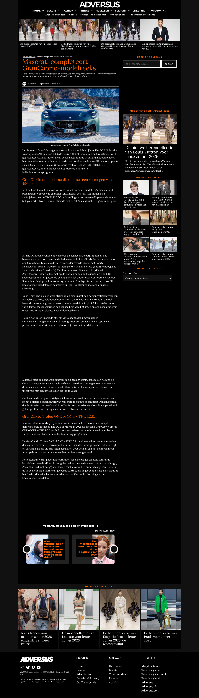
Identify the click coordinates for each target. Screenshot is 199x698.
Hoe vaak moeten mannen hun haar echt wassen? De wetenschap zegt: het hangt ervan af (135, 259)
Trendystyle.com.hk (154, 674)
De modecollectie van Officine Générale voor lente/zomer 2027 (163, 256)
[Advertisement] (70, 228)
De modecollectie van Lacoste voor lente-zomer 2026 (78, 636)
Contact (81, 670)
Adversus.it (148, 682)
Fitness (84, 10)
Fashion (68, 10)
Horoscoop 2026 (118, 15)
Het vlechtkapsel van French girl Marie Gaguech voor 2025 (87, 548)
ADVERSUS (32, 84)
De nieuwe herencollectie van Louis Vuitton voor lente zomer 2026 (149, 152)
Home (37, 10)
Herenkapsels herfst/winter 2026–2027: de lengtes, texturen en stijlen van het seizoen (135, 202)
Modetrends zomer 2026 (142, 15)
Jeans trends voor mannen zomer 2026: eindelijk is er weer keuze (37, 638)
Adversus (26, 57)
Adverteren (83, 674)
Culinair (120, 10)
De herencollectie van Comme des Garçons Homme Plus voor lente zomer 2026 (118, 46)
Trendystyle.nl (150, 678)
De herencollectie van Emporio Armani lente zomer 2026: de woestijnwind (119, 638)
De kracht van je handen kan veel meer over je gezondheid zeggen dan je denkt (135, 231)
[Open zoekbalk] (164, 11)
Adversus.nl (148, 686)
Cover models (117, 674)
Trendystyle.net (151, 670)
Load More (70, 575)
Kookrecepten (99, 15)
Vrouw (156, 10)
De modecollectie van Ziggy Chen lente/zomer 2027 (163, 229)
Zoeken (169, 63)
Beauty (51, 10)
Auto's (33, 57)
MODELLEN (73, 15)
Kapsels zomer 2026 (54, 15)
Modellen (102, 10)
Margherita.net (150, 666)
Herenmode (116, 666)
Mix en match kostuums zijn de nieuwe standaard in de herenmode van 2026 (160, 46)
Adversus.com (150, 690)
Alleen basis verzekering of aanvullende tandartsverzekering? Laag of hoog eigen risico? (53, 549)
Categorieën (130, 273)
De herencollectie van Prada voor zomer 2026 (160, 636)
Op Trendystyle (86, 682)
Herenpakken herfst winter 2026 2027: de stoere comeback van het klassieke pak (162, 201)
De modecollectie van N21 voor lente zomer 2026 (38, 45)
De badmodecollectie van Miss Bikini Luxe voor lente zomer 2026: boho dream (78, 46)
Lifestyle (139, 10)
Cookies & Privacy (87, 678)
